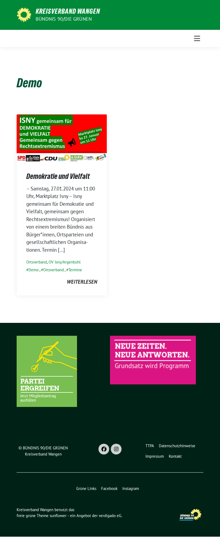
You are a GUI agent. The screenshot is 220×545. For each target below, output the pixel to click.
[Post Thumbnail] (62, 137)
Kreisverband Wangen (68, 11)
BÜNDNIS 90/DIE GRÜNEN (64, 19)
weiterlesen (82, 282)
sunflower (58, 515)
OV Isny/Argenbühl (64, 262)
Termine (75, 269)
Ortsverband (36, 262)
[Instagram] (116, 449)
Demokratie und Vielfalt (58, 176)
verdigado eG (110, 515)
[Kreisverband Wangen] (24, 14)
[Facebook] (103, 449)
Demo (33, 269)
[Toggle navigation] (197, 38)
